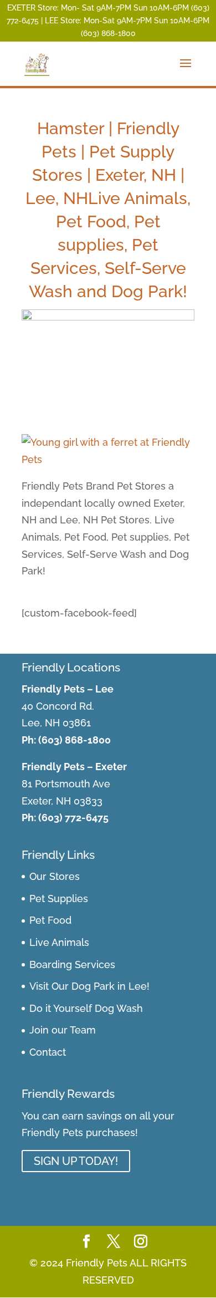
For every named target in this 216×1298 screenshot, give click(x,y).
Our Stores (54, 876)
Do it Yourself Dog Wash (86, 1008)
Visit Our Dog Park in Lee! (89, 986)
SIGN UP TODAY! (76, 1161)
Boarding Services (72, 964)
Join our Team (62, 1030)
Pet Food (50, 920)
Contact (47, 1052)
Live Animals (59, 942)
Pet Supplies (58, 898)
